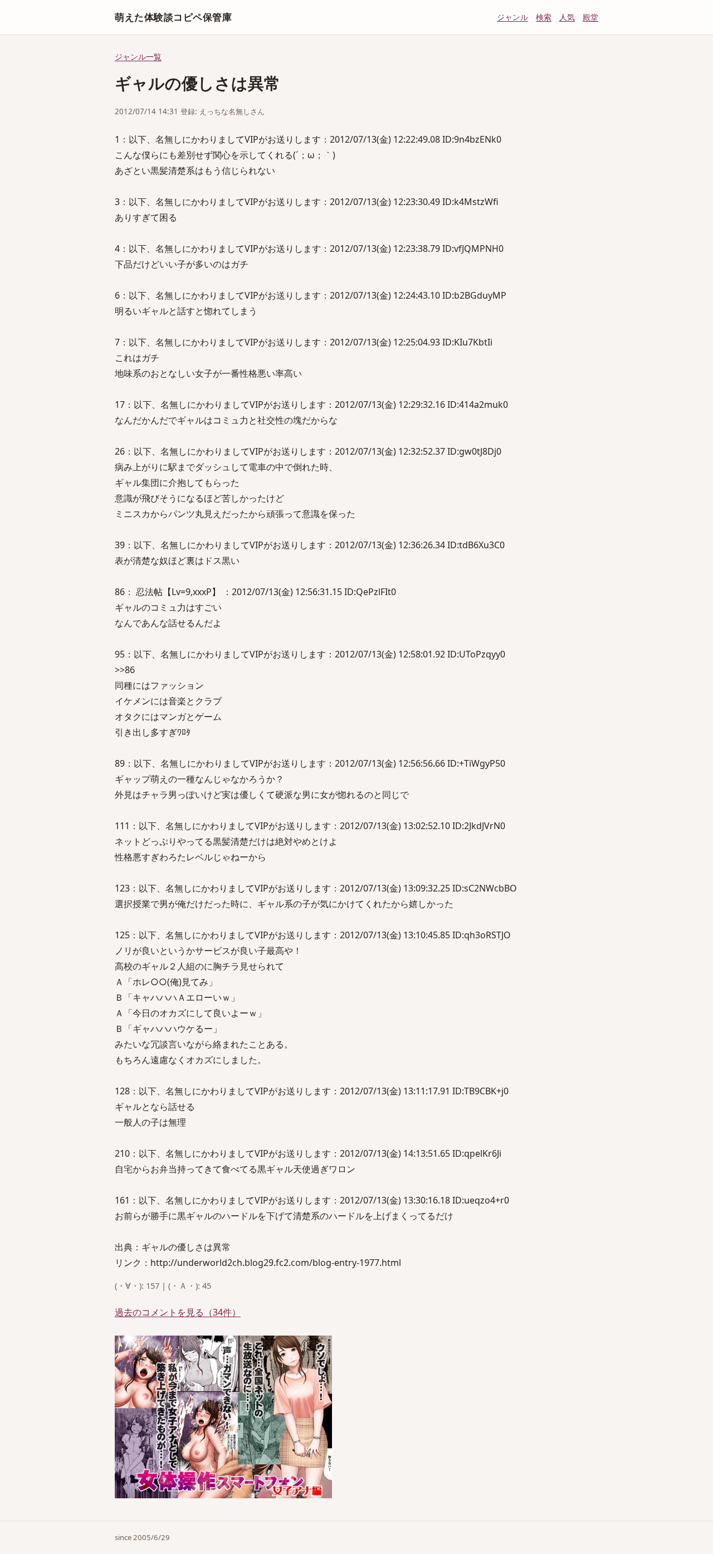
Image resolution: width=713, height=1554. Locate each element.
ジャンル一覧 (138, 56)
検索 (543, 17)
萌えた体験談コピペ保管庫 (173, 17)
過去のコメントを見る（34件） (178, 1312)
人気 (567, 17)
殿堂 (590, 17)
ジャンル (512, 17)
